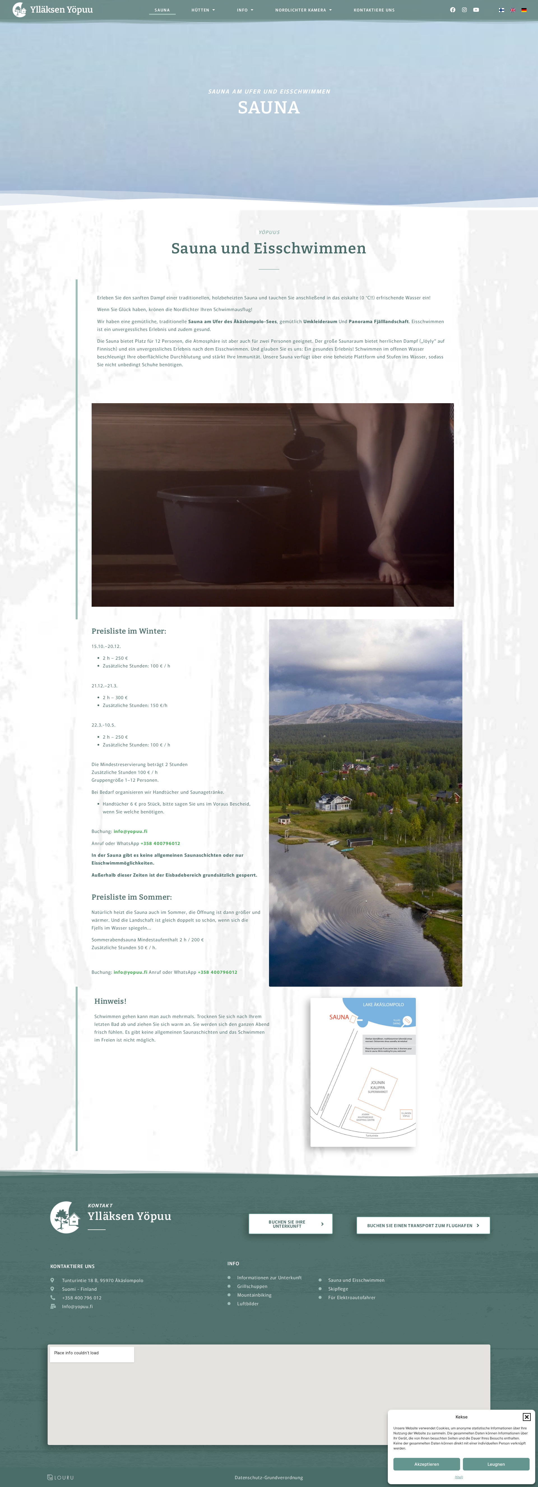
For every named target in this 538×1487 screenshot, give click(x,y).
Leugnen (496, 1464)
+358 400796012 (160, 843)
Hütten (201, 10)
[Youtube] (476, 9)
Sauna (162, 10)
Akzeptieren (426, 1464)
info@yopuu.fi (130, 831)
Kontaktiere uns (374, 10)
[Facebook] (453, 9)
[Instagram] (464, 9)
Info (242, 10)
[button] (527, 1417)
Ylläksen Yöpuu (61, 9)
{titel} (459, 1477)
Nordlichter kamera (300, 10)
